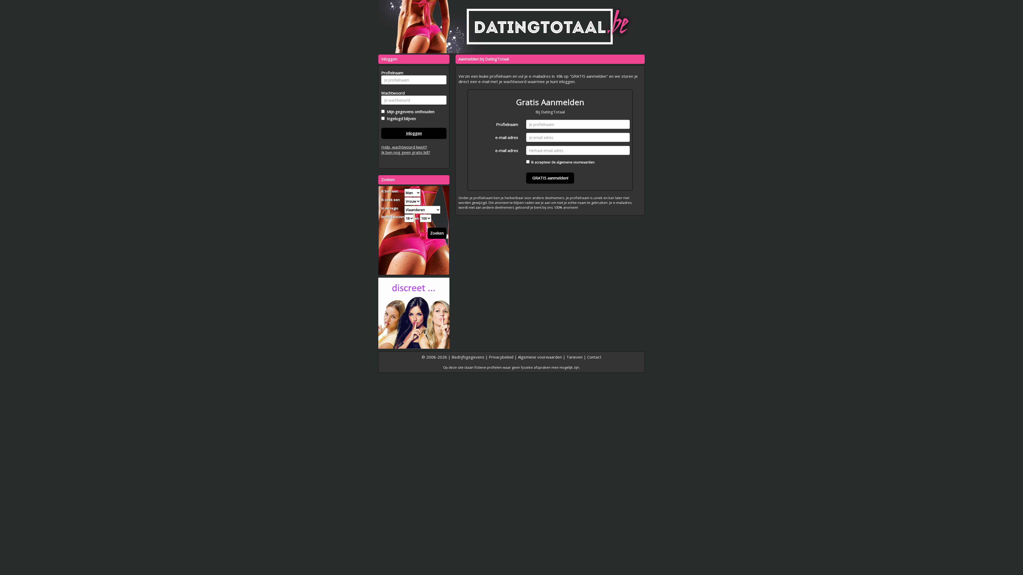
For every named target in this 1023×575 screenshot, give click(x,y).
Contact (594, 357)
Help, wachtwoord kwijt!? (404, 147)
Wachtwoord (391, 93)
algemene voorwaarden (576, 162)
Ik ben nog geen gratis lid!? (405, 152)
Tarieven (574, 357)
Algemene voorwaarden (540, 357)
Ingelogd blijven (400, 118)
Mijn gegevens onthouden (410, 111)
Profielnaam (507, 124)
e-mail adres (506, 137)
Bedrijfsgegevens (468, 357)
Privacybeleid (501, 357)
